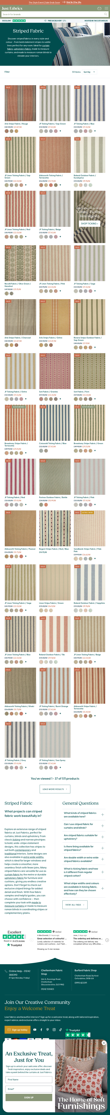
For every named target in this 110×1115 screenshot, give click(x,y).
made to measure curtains (23, 904)
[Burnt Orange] (90, 347)
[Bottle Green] (90, 559)
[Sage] (90, 131)
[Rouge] (7, 131)
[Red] (56, 131)
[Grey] (46, 131)
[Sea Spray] (41, 768)
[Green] (90, 185)
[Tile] (81, 185)
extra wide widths (33, 857)
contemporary (23, 850)
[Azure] (46, 399)
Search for (13, 14)
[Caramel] (21, 453)
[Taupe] (81, 559)
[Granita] (41, 399)
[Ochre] (16, 131)
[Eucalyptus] (76, 185)
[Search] (106, 14)
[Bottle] (41, 505)
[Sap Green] (41, 131)
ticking (16, 839)
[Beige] (41, 237)
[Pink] (41, 291)
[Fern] (76, 399)
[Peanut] (7, 556)
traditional (10, 853)
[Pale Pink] (76, 559)
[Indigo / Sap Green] (7, 293)
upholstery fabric (22, 48)
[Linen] (46, 185)
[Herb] (81, 347)
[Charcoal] (11, 131)
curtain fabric (12, 874)
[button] (99, 8)
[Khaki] (56, 185)
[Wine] (46, 505)
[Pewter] (51, 399)
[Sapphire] (86, 185)
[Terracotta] (41, 185)
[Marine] (56, 399)
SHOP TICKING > (89, 223)
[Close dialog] (104, 1043)
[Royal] (86, 559)
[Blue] (51, 131)
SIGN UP (28, 1097)
